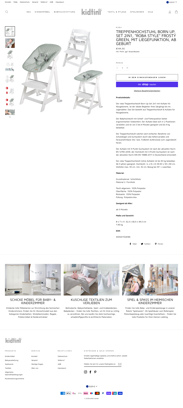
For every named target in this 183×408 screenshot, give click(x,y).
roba (119, 27)
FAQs (15, 2)
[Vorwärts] (10, 116)
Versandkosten (134, 52)
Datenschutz (25, 2)
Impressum (60, 2)
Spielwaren (137, 12)
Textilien (8, 368)
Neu (29, 12)
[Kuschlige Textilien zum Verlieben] (92, 279)
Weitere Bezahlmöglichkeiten (147, 91)
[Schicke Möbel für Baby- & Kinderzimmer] (33, 279)
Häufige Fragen (37, 364)
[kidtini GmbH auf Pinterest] (95, 371)
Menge (119, 63)
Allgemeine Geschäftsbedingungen (14, 373)
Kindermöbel (42, 12)
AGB (51, 2)
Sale (150, 12)
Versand (35, 2)
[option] (62, 71)
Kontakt (8, 2)
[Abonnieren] (119, 364)
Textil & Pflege (117, 12)
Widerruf (44, 2)
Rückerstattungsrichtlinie (14, 379)
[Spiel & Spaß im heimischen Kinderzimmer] (150, 279)
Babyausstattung (64, 12)
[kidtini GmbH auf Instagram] (85, 371)
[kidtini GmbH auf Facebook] (90, 371)
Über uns (34, 368)
